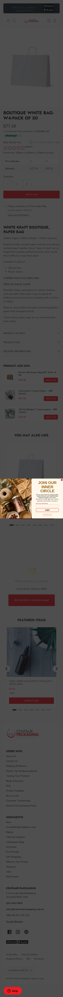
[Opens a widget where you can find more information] (12, 991)
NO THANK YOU (47, 514)
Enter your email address (42, 503)
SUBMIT (47, 510)
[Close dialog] (62, 480)
